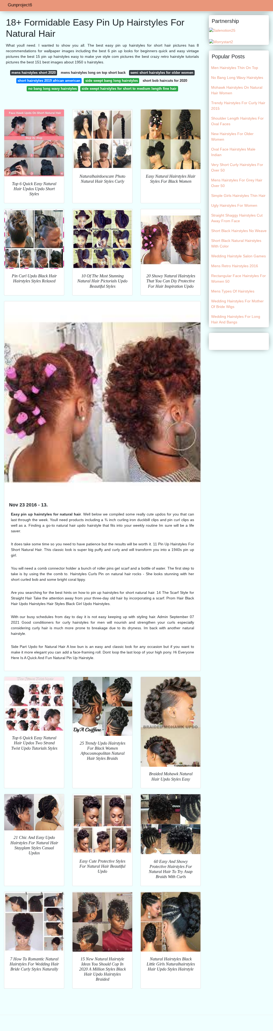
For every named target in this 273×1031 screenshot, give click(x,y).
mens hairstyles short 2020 (33, 73)
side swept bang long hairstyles (111, 81)
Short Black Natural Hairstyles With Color (236, 243)
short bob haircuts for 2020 (165, 81)
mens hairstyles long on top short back (93, 73)
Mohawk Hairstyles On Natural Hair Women (236, 90)
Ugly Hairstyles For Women (234, 205)
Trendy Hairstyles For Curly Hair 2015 (238, 106)
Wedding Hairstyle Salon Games (238, 256)
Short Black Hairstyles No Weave (239, 231)
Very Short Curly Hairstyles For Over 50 (237, 167)
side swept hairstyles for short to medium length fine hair (129, 89)
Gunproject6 (20, 4)
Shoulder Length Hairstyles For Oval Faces (237, 121)
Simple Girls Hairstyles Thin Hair (238, 195)
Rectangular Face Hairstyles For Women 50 (238, 278)
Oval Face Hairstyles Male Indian (233, 152)
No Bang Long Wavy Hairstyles (237, 77)
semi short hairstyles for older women (161, 73)
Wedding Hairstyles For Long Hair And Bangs (235, 319)
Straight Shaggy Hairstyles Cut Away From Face (237, 218)
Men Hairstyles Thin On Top (234, 68)
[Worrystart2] (221, 41)
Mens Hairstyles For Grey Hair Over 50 (236, 183)
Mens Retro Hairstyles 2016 (234, 266)
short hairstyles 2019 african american (49, 81)
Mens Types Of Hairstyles (232, 291)
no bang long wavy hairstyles (52, 89)
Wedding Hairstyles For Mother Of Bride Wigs (237, 304)
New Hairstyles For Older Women (232, 136)
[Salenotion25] (222, 30)
